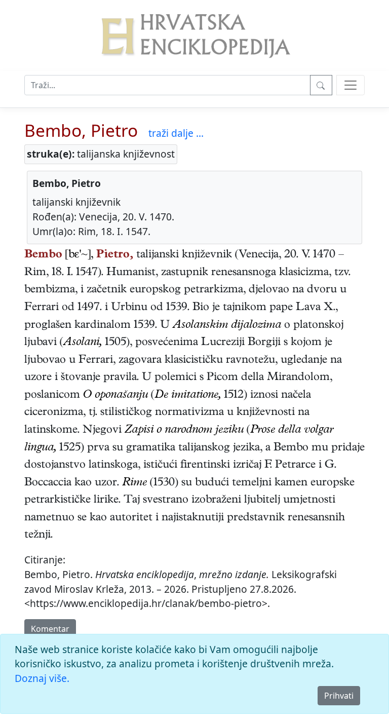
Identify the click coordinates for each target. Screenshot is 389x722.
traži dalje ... (176, 133)
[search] (350, 85)
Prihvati (339, 695)
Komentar (50, 628)
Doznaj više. (42, 678)
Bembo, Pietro (81, 130)
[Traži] (321, 85)
